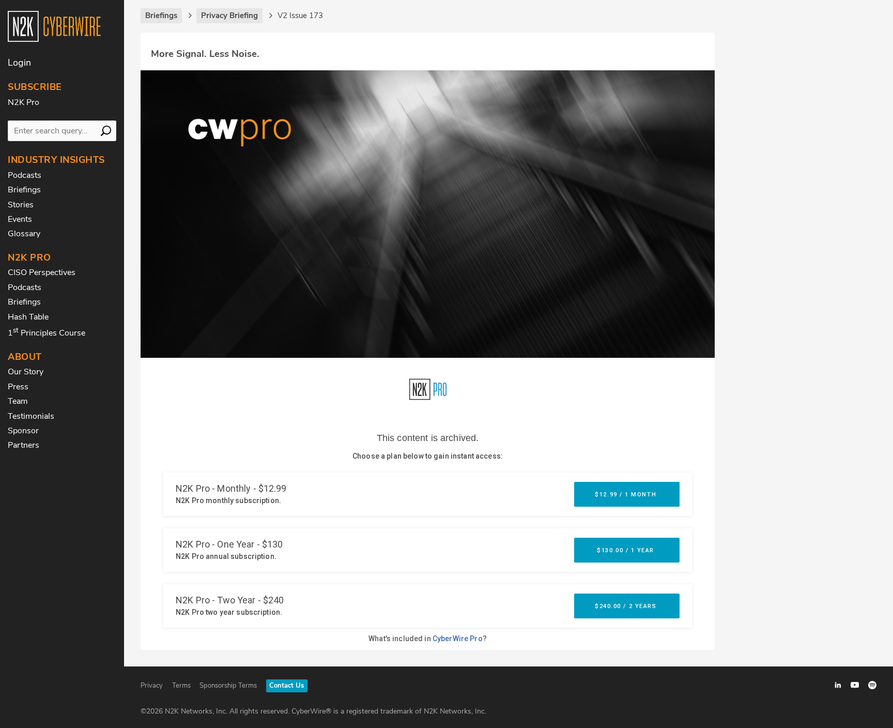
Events (20, 219)
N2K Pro (23, 102)
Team (18, 401)
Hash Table (28, 317)
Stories (21, 204)
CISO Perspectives (41, 272)
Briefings (24, 189)
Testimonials (31, 416)
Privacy (152, 685)
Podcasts (24, 175)
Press (18, 386)
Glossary (24, 233)
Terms (181, 685)
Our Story (25, 371)
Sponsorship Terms (228, 685)
